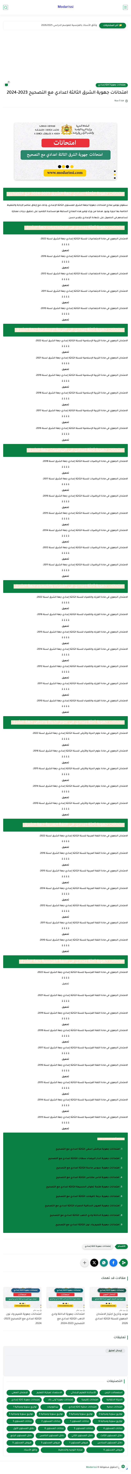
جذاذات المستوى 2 (50, 1421)
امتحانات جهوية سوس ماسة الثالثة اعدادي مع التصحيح (87, 1168)
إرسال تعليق (115, 1351)
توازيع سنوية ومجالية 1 (25, 1407)
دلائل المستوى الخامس (52, 1436)
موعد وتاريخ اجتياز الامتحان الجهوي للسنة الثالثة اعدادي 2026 (111, 1319)
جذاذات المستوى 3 (22, 1421)
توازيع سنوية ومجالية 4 (51, 1414)
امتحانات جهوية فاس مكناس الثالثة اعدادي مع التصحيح (87, 1177)
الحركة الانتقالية (114, 1400)
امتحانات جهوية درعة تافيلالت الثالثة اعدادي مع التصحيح (87, 1196)
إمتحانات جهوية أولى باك (60, 1400)
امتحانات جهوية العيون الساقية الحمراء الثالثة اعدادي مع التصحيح (82, 1206)
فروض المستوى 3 (50, 1443)
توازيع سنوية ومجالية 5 (21, 1414)
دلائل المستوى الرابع (21, 1436)
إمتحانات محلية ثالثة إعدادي (82, 1407)
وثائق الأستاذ (30, 1450)
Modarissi (65, 7)
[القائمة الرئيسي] (125, 7)
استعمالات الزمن (113, 1393)
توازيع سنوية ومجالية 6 (110, 1421)
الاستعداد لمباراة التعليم (49, 1393)
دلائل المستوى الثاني (82, 1436)
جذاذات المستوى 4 (112, 1428)
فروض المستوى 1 (78, 1443)
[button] (113, 1263)
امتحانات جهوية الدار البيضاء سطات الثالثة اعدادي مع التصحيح (83, 1158)
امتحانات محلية (114, 1407)
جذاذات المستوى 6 (54, 1428)
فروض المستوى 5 (21, 1443)
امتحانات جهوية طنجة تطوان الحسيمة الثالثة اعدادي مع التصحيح (82, 1187)
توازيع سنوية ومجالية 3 (81, 1414)
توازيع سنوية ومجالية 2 (110, 1414)
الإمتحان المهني (20, 1393)
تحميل (65, 251)
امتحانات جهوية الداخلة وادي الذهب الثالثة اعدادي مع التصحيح (84, 1215)
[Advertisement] (65, 58)
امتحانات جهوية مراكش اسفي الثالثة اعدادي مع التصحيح (88, 1149)
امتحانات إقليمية (89, 1400)
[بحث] (5, 7)
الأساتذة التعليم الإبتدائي (83, 1393)
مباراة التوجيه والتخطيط (70, 1450)
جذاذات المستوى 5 (83, 1428)
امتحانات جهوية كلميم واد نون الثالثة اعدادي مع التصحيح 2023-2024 (23, 1319)
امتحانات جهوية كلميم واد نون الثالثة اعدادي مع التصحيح (87, 1225)
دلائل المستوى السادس (109, 1443)
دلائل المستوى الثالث (111, 1436)
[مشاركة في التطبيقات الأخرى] (85, 1263)
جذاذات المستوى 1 (79, 1421)
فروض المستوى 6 (113, 1450)
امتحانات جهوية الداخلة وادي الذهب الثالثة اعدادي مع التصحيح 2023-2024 (68, 1319)
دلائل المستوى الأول (23, 1428)
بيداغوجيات (52, 1407)
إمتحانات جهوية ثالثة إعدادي (111, 85)
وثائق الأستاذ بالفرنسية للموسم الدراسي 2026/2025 (69, 25)
